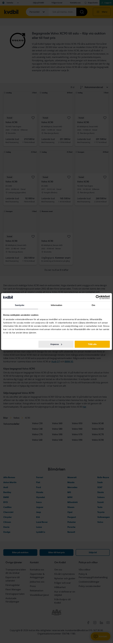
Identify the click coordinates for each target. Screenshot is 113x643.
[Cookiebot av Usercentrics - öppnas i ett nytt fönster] (98, 297)
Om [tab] (93, 305)
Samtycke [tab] (19, 305)
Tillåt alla (92, 344)
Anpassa (54, 344)
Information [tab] (56, 305)
